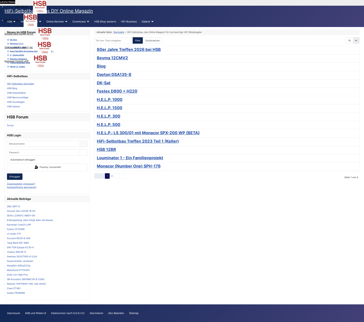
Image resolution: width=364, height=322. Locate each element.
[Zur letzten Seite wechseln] (122, 176)
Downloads (79, 21)
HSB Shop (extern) (105, 21)
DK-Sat (103, 82)
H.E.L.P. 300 (108, 116)
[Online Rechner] (66, 21)
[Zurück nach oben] (359, 317)
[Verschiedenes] (39, 21)
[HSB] (14, 21)
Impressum (13, 313)
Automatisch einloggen (22, 159)
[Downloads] (87, 21)
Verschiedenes (29, 21)
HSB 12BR (106, 149)
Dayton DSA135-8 (114, 74)
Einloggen (14, 176)
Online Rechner (55, 21)
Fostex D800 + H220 (117, 91)
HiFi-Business (129, 21)
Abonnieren (96, 313)
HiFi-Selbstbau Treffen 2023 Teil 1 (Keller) (138, 141)
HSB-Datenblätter (16, 92)
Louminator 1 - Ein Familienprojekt (130, 157)
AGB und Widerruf (35, 313)
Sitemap (134, 313)
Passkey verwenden (50, 167)
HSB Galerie (13, 106)
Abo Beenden (116, 313)
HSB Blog (12, 88)
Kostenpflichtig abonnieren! (21, 187)
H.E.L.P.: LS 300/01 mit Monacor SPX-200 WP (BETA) (148, 132)
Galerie (146, 21)
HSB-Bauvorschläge (17, 97)
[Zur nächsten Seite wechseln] (117, 176)
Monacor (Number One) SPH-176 (129, 166)
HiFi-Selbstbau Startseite (20, 83)
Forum (10, 125)
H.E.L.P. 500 (108, 124)
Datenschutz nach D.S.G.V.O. (68, 313)
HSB (9, 21)
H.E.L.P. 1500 (109, 107)
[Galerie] (152, 21)
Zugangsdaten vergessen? (21, 183)
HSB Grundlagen (16, 102)
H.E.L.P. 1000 (109, 99)
